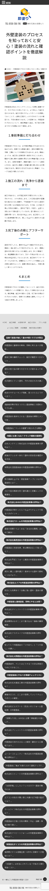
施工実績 (12, 322)
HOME (5, 322)
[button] (4, 2)
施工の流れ (32, 322)
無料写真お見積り (35, 328)
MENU (8, 3)
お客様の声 (22, 322)
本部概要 (24, 328)
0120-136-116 (13, 23)
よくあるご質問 (12, 328)
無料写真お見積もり (35, 23)
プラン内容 (42, 322)
